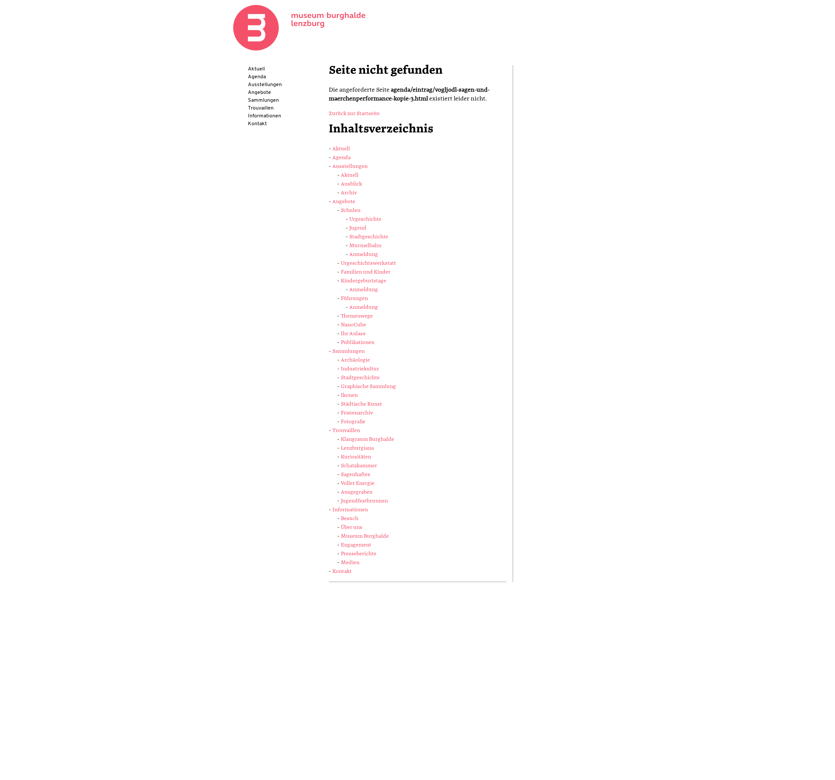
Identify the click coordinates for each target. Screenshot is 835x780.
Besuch (349, 518)
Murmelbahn (365, 245)
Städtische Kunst (361, 404)
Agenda (257, 77)
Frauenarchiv (357, 413)
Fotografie (353, 422)
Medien (350, 562)
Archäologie (355, 360)
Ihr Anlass (353, 334)
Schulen (350, 210)
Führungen (354, 298)
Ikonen (349, 395)
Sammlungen (263, 100)
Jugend (357, 228)
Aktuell (256, 69)
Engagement (356, 545)
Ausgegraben (356, 492)
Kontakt (257, 124)
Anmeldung (363, 254)
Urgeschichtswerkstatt (368, 263)
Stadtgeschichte (368, 237)
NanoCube (353, 325)
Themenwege (357, 316)
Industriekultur (360, 369)
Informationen (264, 116)
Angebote (259, 92)
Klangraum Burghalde (367, 439)
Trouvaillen (261, 108)
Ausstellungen (265, 84)
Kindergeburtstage (363, 281)
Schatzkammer (359, 466)
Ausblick (351, 184)
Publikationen (357, 342)
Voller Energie (357, 483)
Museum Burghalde (365, 536)
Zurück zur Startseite (354, 113)
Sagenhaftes (355, 474)
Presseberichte (358, 554)
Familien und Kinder (365, 272)
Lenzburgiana (357, 448)
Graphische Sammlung (368, 386)
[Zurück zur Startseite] (299, 27)
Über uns (351, 527)
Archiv (349, 193)
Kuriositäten (356, 457)
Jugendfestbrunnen (364, 501)
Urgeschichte (365, 219)
